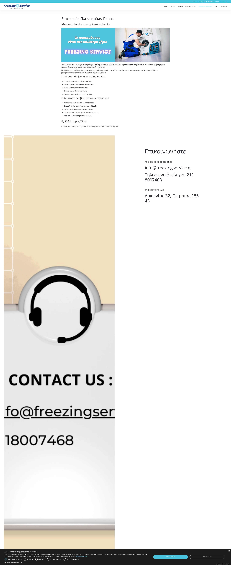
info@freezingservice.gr (221, 2)
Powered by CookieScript (222, 564)
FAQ (216, 6)
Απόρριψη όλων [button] (207, 557)
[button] (76, 562)
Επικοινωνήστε (165, 151)
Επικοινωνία (223, 6)
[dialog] (115, 557)
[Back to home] (17, 6)
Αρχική (166, 6)
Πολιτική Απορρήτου (81, 556)
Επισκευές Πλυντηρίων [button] (205, 6)
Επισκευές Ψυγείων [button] (190, 6)
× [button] (229, 551)
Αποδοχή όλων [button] (170, 557)
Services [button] (180, 6)
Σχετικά (173, 6)
